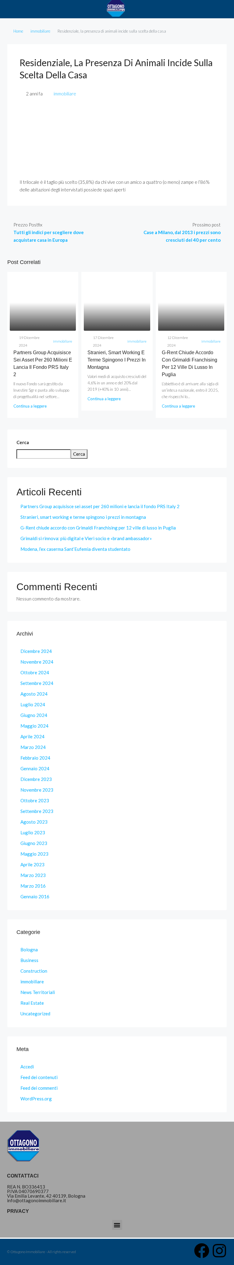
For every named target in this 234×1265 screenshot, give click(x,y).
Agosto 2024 (34, 694)
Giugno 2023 (33, 843)
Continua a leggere (30, 406)
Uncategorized (35, 1013)
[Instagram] (219, 1250)
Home (18, 31)
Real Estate (32, 1003)
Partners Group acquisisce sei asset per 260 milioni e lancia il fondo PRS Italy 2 (99, 506)
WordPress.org (36, 1098)
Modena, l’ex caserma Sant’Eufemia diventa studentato (75, 549)
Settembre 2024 (36, 683)
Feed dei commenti (39, 1088)
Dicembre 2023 (36, 779)
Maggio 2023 (34, 854)
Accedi (27, 1066)
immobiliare (40, 31)
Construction (33, 971)
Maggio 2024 (34, 726)
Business (29, 960)
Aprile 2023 (32, 864)
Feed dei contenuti (39, 1077)
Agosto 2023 (34, 822)
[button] (117, 1225)
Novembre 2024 (36, 662)
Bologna (29, 949)
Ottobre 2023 (34, 800)
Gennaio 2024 (34, 768)
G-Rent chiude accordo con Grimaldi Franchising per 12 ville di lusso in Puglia (98, 527)
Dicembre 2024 (36, 651)
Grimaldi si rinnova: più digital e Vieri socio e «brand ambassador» (86, 538)
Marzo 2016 (33, 886)
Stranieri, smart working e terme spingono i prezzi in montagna (116, 360)
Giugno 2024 (33, 715)
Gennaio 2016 (34, 896)
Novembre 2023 (36, 790)
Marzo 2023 (33, 875)
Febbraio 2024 (35, 758)
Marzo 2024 (33, 747)
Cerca (22, 442)
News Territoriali (37, 992)
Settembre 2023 (36, 811)
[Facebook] (201, 1250)
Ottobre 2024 (34, 672)
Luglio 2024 (32, 704)
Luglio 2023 (32, 832)
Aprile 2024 (32, 736)
